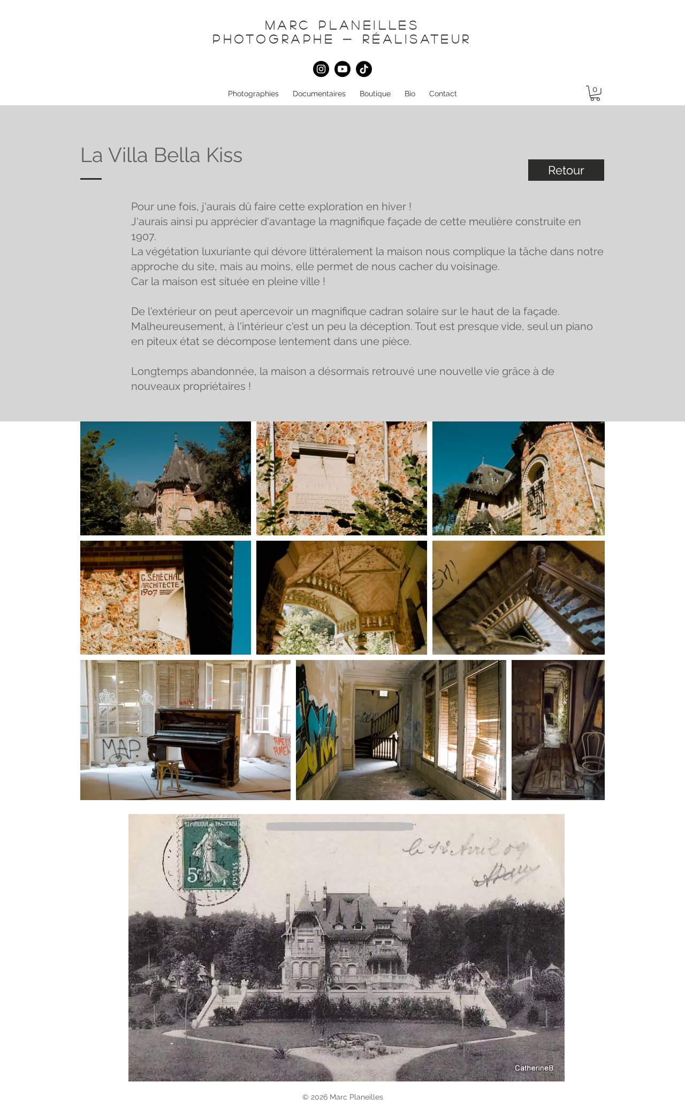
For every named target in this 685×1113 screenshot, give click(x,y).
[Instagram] (321, 69)
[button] (253, 94)
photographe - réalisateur (342, 38)
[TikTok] (364, 69)
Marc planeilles (342, 24)
